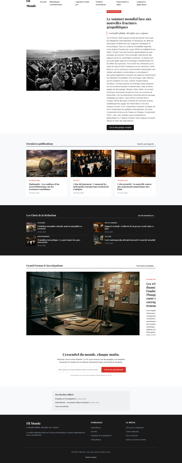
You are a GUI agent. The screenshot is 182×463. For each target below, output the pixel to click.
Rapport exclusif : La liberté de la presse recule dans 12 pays (129, 227)
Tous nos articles (61, 406)
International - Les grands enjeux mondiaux (72, 402)
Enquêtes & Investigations (101, 436)
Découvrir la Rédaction (135, 428)
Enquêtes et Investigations (65, 399)
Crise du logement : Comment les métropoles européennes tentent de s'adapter (91, 187)
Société (94, 432)
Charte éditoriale (132, 432)
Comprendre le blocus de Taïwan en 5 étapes (125, 112)
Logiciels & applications (141, 3)
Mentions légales (91, 457)
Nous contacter (132, 436)
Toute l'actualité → (146, 144)
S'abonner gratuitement (113, 370)
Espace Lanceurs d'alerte (136, 440)
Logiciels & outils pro (82, 3)
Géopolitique (96, 440)
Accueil (43, 2)
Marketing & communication (56, 3)
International (96, 428)
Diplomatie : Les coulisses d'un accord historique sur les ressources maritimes (44, 187)
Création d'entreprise (101, 3)
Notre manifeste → (147, 216)
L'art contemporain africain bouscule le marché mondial (130, 240)
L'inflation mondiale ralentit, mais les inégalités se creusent (60, 227)
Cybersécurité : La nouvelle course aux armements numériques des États (134, 187)
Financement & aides (122, 3)
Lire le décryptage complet (120, 127)
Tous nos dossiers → (146, 266)
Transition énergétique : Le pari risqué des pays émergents (59, 241)
